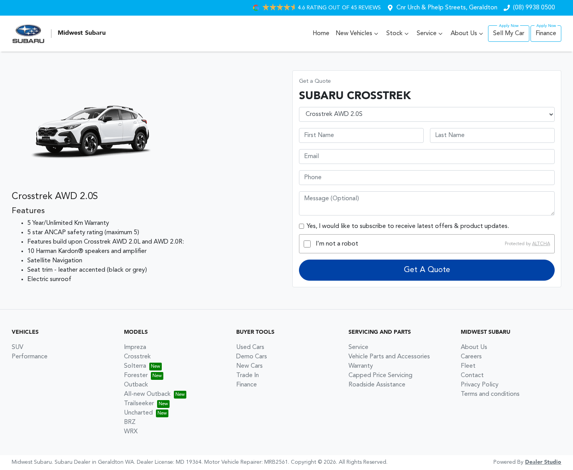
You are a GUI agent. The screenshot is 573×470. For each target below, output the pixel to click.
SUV (17, 347)
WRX (131, 432)
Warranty (360, 366)
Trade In (247, 375)
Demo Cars (251, 357)
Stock (394, 33)
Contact (472, 375)
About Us (464, 33)
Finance (546, 33)
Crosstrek (137, 357)
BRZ (130, 422)
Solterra (135, 366)
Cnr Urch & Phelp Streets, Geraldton (446, 8)
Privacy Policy (480, 385)
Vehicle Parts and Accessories (389, 357)
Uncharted (138, 413)
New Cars (249, 366)
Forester (136, 375)
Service (427, 33)
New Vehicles (354, 33)
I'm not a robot (337, 244)
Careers (471, 357)
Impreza (135, 347)
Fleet (468, 366)
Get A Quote (427, 270)
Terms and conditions (490, 394)
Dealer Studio (543, 462)
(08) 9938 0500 (534, 8)
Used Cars (250, 347)
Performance (30, 357)
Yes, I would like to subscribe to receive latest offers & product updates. (408, 226)
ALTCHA (541, 244)
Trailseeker (139, 404)
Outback (136, 385)
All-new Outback (147, 394)
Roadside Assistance (376, 385)
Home (321, 33)
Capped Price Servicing (380, 375)
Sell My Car (508, 33)
